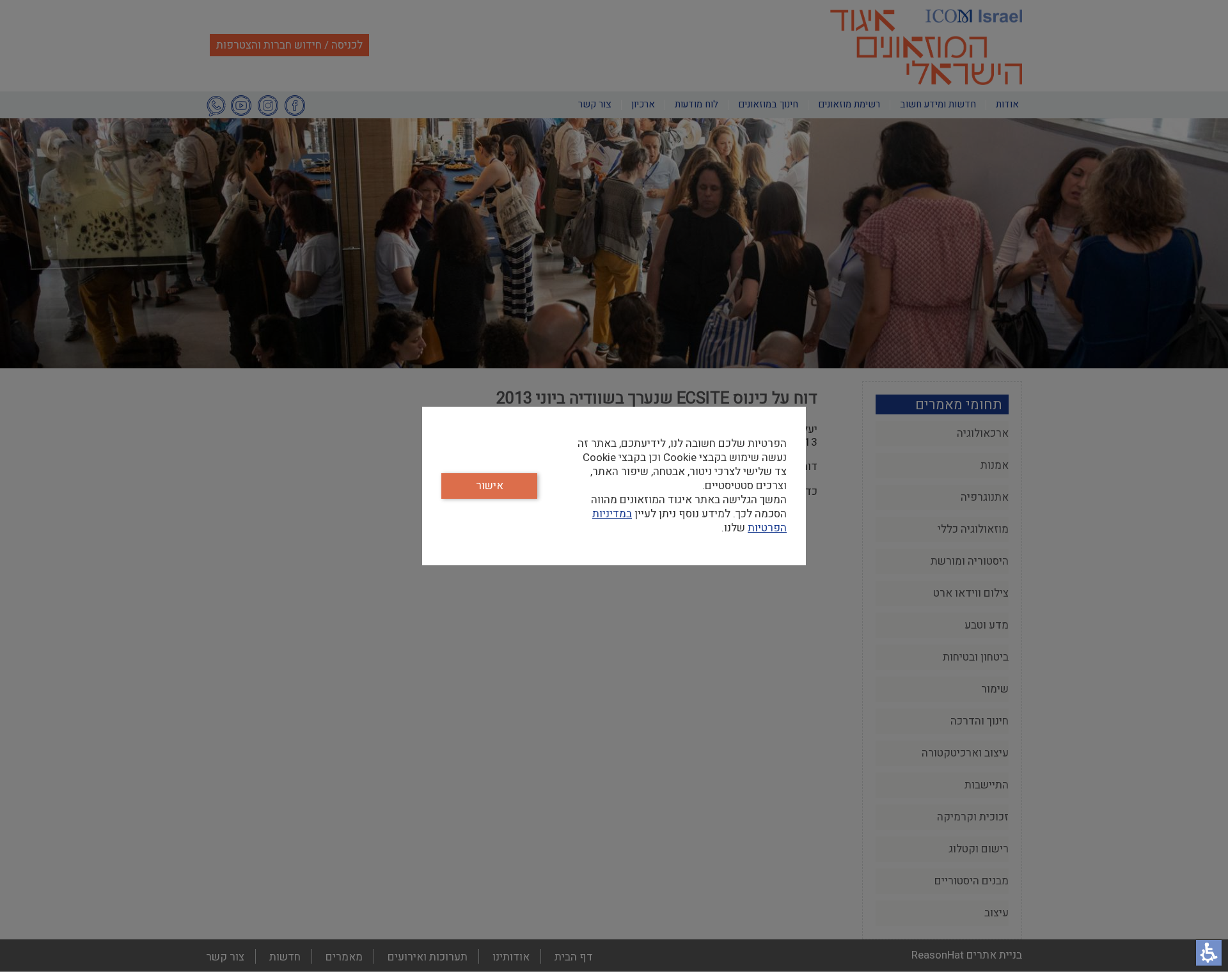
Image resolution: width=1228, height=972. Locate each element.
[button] (1209, 953)
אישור (489, 486)
